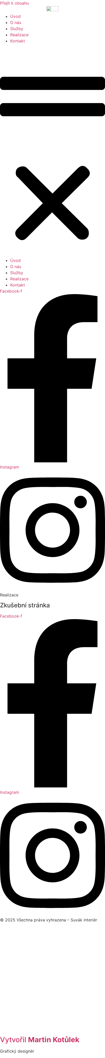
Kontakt (17, 40)
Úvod (15, 16)
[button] (52, 150)
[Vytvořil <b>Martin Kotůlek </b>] (52, 1030)
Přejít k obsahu (14, 3)
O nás (15, 22)
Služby (16, 28)
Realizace (19, 34)
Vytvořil (39, 1039)
